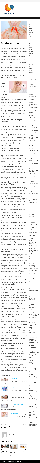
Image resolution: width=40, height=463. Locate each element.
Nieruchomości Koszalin (34, 349)
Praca (30, 47)
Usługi (30, 68)
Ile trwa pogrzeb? (32, 256)
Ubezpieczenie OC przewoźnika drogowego (32, 278)
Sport (30, 57)
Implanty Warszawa (14, 413)
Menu (4, 18)
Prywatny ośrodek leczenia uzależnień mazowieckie (33, 382)
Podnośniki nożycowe (33, 330)
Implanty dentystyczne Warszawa (16, 404)
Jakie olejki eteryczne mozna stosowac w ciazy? (33, 195)
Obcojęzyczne (32, 45)
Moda (30, 40)
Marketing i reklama (33, 38)
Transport (31, 61)
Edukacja (31, 32)
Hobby (30, 34)
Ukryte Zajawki (32, 64)
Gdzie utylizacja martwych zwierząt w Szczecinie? (33, 237)
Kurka (9, 461)
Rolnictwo (31, 53)
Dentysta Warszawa (14, 378)
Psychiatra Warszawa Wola (4, 450)
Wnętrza (31, 70)
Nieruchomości (32, 43)
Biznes (30, 26)
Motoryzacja (31, 41)
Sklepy (30, 55)
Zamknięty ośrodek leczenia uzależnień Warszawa (33, 400)
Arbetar (30, 24)
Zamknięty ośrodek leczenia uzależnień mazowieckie (33, 378)
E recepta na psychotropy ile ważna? (13, 452)
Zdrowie (2, 40)
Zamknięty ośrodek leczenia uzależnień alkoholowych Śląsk (33, 368)
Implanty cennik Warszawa (15, 387)
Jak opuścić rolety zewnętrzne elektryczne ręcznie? (34, 232)
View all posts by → (12, 434)
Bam (20, 461)
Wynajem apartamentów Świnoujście (32, 304)
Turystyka (31, 62)
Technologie (31, 59)
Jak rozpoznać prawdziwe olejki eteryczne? (32, 101)
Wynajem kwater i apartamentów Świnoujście (32, 300)
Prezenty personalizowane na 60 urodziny (33, 359)
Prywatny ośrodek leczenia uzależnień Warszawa (33, 373)
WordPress (16, 461)
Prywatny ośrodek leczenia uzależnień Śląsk (33, 392)
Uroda (30, 66)
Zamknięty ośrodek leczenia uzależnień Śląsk (33, 387)
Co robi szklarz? (32, 240)
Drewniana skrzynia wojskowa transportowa (33, 247)
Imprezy (30, 36)
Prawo (30, 49)
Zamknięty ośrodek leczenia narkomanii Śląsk (33, 199)
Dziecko (30, 30)
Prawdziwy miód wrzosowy (23, 450)
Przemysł (31, 51)
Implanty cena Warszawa (15, 395)
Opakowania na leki (33, 206)
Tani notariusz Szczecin (33, 268)
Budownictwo (32, 28)
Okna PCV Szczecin (33, 285)
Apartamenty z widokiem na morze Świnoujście (33, 218)
